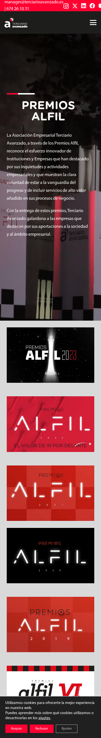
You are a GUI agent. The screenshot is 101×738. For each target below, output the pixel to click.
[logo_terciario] (15, 23)
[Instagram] (66, 6)
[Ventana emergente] (50, 355)
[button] (93, 22)
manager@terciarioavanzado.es (33, 2)
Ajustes (66, 728)
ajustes (44, 718)
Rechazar (41, 728)
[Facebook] (92, 6)
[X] (75, 6)
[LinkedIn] (83, 6)
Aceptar (16, 728)
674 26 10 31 (17, 9)
